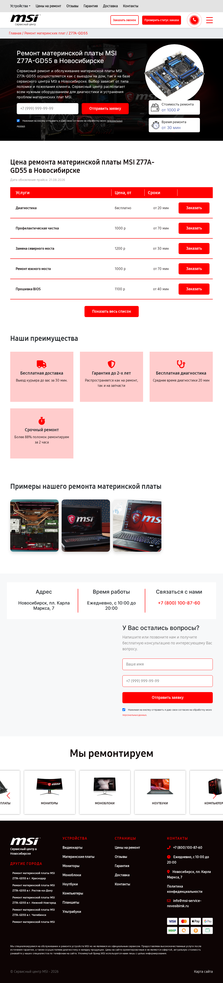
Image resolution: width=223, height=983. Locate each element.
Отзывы (72, 6)
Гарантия (91, 6)
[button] (8, 795)
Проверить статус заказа (161, 20)
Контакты (130, 6)
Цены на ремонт (48, 6)
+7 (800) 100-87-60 (179, 603)
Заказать (194, 207)
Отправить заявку (105, 108)
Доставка (110, 6)
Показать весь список (111, 311)
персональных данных (134, 715)
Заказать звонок (124, 20)
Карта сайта (203, 971)
